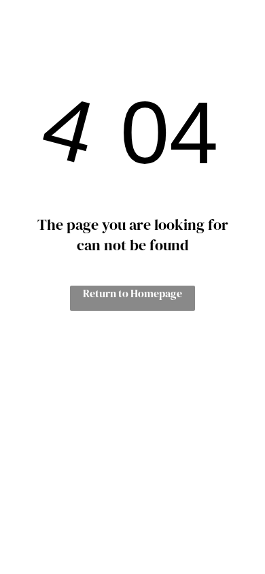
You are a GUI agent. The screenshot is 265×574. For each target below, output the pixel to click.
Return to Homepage (132, 293)
